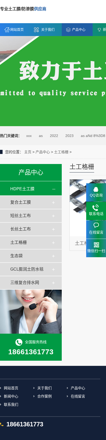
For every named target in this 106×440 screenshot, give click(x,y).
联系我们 (11, 404)
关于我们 (48, 29)
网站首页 (17, 29)
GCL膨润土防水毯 (26, 269)
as (41, 136)
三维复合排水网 (24, 282)
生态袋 (16, 256)
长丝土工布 (20, 229)
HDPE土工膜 (22, 189)
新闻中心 (11, 396)
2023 (69, 136)
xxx (29, 136)
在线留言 (78, 396)
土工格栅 (61, 152)
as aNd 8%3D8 (93, 136)
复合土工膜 (20, 202)
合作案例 (44, 396)
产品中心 (78, 29)
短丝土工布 (20, 215)
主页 (27, 152)
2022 (54, 136)
